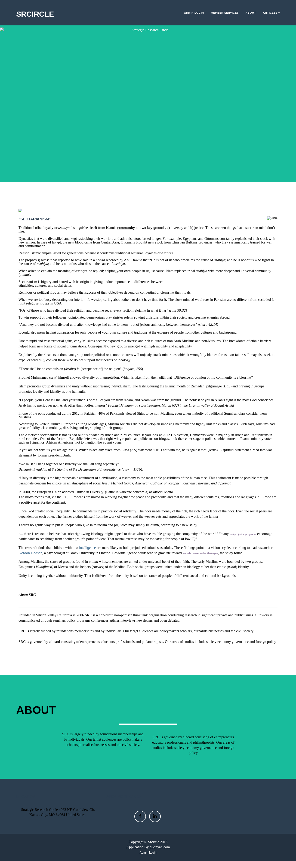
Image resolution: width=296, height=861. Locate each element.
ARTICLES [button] (270, 12)
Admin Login (194, 12)
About (251, 12)
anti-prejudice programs (243, 534)
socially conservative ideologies (200, 553)
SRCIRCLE (35, 14)
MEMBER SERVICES (225, 12)
